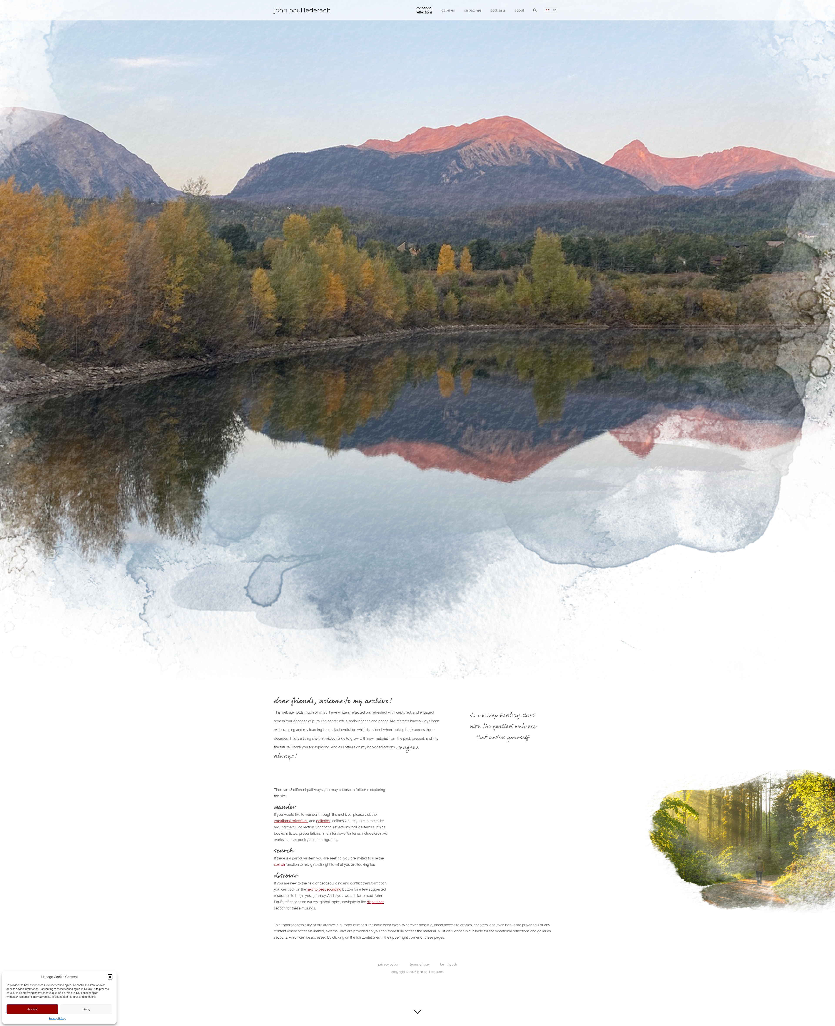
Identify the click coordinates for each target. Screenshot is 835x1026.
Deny (86, 1009)
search (279, 865)
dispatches (375, 902)
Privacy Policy (57, 1018)
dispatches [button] (472, 10)
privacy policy (388, 964)
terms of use (419, 964)
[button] (110, 976)
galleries (323, 821)
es (554, 10)
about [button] (519, 10)
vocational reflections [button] (424, 10)
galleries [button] (448, 10)
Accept (32, 1009)
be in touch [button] (448, 964)
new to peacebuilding (324, 889)
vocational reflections (291, 821)
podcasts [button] (497, 10)
